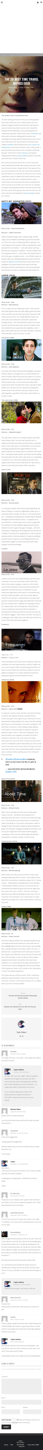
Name (4, 1398)
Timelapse (10, 145)
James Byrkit (22, 156)
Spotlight (20, 1442)
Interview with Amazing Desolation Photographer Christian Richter (23, 995)
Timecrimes (34, 133)
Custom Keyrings (28, 193)
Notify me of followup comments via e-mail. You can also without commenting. (21, 1421)
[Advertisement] (21, 31)
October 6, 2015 (11, 771)
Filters (11, 1444)
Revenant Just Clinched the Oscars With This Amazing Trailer (20, 1006)
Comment (5, 1376)
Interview (20, 1445)
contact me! (21, 1446)
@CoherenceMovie (20, 759)
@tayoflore (9, 759)
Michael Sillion (15, 1109)
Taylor (12, 1162)
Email (4, 1407)
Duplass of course (14, 262)
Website (25, 1407)
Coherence (24, 153)
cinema (21, 87)
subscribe (15, 1422)
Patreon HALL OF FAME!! (33, 1444)
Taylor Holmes (13, 87)
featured (6, 1444)
